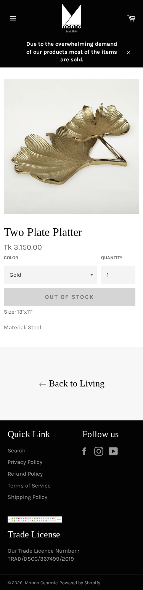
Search (17, 450)
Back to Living (75, 383)
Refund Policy (25, 473)
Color (11, 257)
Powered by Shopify (79, 582)
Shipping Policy (27, 497)
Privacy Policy (25, 462)
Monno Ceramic (41, 582)
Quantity (111, 257)
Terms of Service (29, 485)
